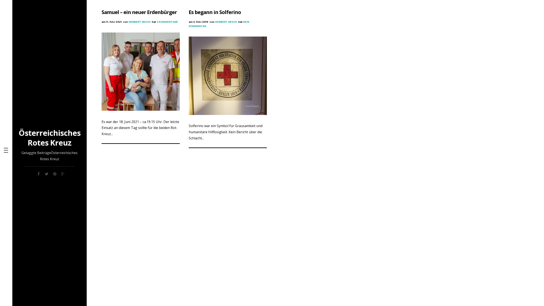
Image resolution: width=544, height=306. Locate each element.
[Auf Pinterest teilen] (54, 173)
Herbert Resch (139, 21)
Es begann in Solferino (215, 12)
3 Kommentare (167, 21)
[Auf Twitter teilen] (46, 173)
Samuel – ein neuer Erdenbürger (139, 12)
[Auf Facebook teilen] (38, 173)
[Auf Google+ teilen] (62, 173)
